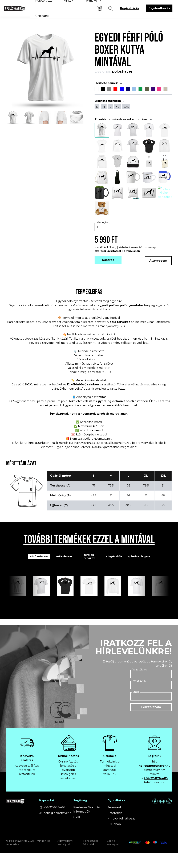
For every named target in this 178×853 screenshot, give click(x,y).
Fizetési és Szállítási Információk (86, 809)
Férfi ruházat (39, 556)
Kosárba (108, 260)
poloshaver (122, 71)
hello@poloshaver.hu (154, 765)
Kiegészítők (114, 556)
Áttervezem (158, 260)
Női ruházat (64, 556)
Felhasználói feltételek (90, 842)
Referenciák (115, 813)
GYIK (76, 817)
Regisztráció (129, 8)
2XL (126, 106)
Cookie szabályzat (113, 842)
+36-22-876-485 (156, 778)
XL (117, 106)
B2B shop (114, 824)
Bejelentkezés (159, 8)
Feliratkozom (151, 707)
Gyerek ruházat (89, 556)
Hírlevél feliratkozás (121, 818)
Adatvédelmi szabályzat (65, 842)
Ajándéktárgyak (139, 556)
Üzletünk (42, 16)
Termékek (114, 807)
